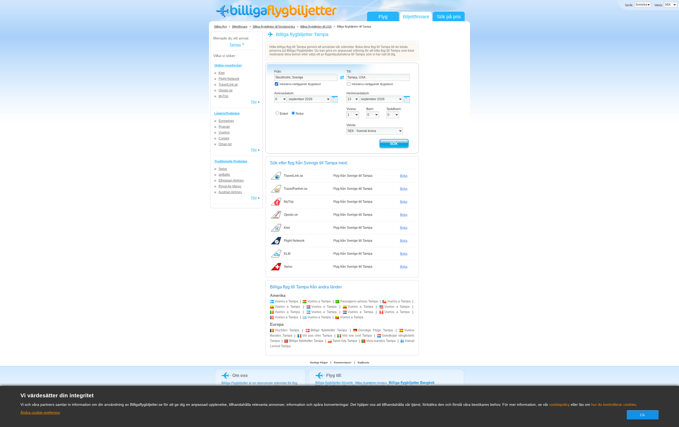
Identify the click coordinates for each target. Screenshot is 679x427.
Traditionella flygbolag (230, 161)
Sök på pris (449, 16)
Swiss (223, 169)
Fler (254, 102)
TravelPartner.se (295, 189)
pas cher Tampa (317, 335)
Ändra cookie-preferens (40, 412)
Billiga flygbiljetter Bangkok (411, 383)
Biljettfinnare (416, 16)
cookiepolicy (559, 404)
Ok (642, 415)
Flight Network (229, 79)
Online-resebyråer (228, 65)
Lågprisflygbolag (227, 113)
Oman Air (225, 144)
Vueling (224, 132)
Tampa (235, 44)
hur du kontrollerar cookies (613, 404)
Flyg (383, 16)
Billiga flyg (220, 26)
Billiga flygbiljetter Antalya (371, 382)
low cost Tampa (357, 335)
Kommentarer (342, 362)
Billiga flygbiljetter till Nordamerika (274, 26)
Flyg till (333, 375)
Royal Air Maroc (230, 186)
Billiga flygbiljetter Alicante (334, 383)
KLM (287, 254)
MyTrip (223, 96)
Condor (224, 138)
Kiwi (222, 73)
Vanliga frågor (319, 362)
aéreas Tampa (359, 301)
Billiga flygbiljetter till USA (316, 26)
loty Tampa (345, 341)
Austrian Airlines (230, 192)
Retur (300, 114)
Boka (403, 176)
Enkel (284, 114)
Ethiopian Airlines (231, 180)
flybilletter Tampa (329, 330)
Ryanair (224, 127)
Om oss (240, 375)
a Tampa (286, 301)
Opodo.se (226, 90)
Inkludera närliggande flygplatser (300, 84)
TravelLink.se (228, 84)
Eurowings (226, 121)
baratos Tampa (381, 341)
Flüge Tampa (375, 330)
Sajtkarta (363, 362)
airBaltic (224, 175)
